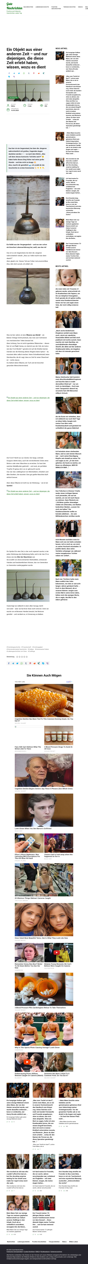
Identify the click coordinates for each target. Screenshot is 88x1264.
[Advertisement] (44, 33)
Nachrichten (28, 7)
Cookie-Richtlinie (29, 1251)
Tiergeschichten (69, 7)
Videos (80, 7)
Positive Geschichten (39, 1242)
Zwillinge (32, 651)
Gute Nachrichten (14, 6)
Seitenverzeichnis (56, 1251)
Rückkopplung (45, 1251)
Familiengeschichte (14, 647)
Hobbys (31, 649)
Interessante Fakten (42, 649)
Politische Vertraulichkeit (15, 1251)
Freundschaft (27, 647)
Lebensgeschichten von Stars (17, 651)
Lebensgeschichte (42, 7)
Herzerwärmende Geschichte (17, 649)
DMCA (38, 1251)
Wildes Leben (73, 1242)
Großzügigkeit (38, 647)
